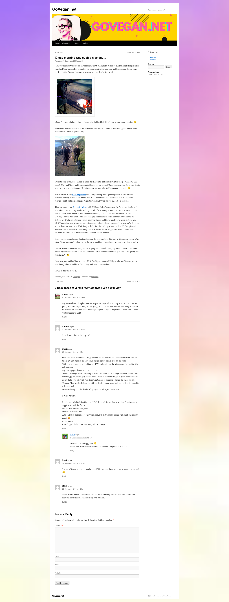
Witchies (59, 52)
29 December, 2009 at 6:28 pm (73, 489)
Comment (59, 525)
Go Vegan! (76, 276)
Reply (64, 317)
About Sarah (67, 43)
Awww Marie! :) (133, 52)
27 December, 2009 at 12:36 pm (73, 329)
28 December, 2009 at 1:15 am (73, 352)
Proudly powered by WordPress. (160, 596)
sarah (81, 61)
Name (57, 556)
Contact (77, 43)
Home (57, 43)
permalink (94, 276)
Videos (85, 43)
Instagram (153, 57)
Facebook (153, 59)
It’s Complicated (79, 194)
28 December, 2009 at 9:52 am (81, 438)
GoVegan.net (64, 9)
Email (57, 564)
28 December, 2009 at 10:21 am (73, 463)
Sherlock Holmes (80, 207)
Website (58, 573)
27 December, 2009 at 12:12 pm (73, 297)
